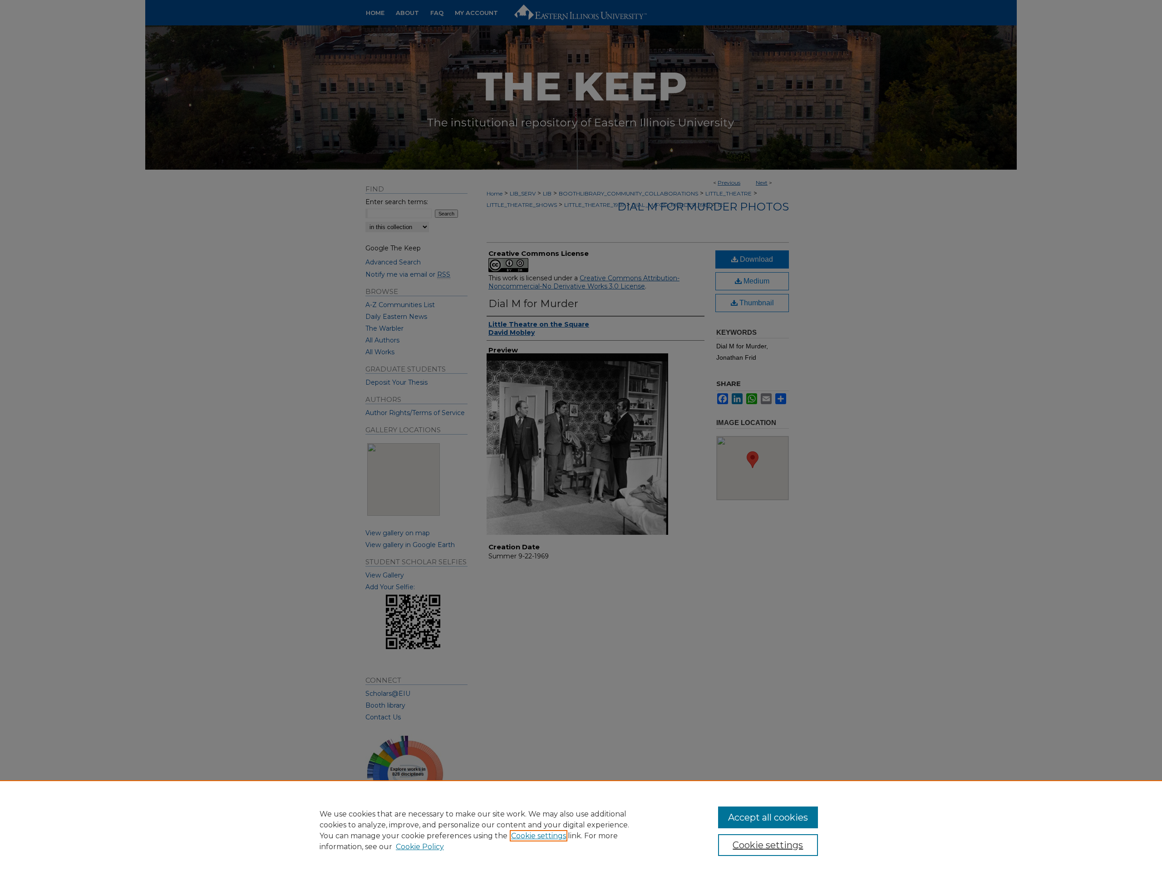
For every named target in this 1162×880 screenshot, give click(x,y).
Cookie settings (538, 835)
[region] (581, 830)
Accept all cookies (768, 817)
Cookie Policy (420, 846)
